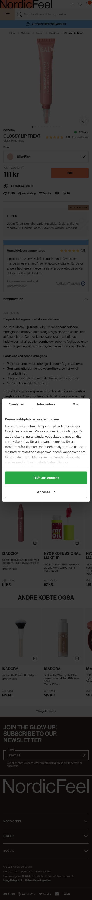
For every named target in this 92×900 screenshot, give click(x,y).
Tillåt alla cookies (46, 478)
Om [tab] (75, 404)
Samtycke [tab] (16, 404)
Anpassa (43, 492)
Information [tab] (46, 404)
